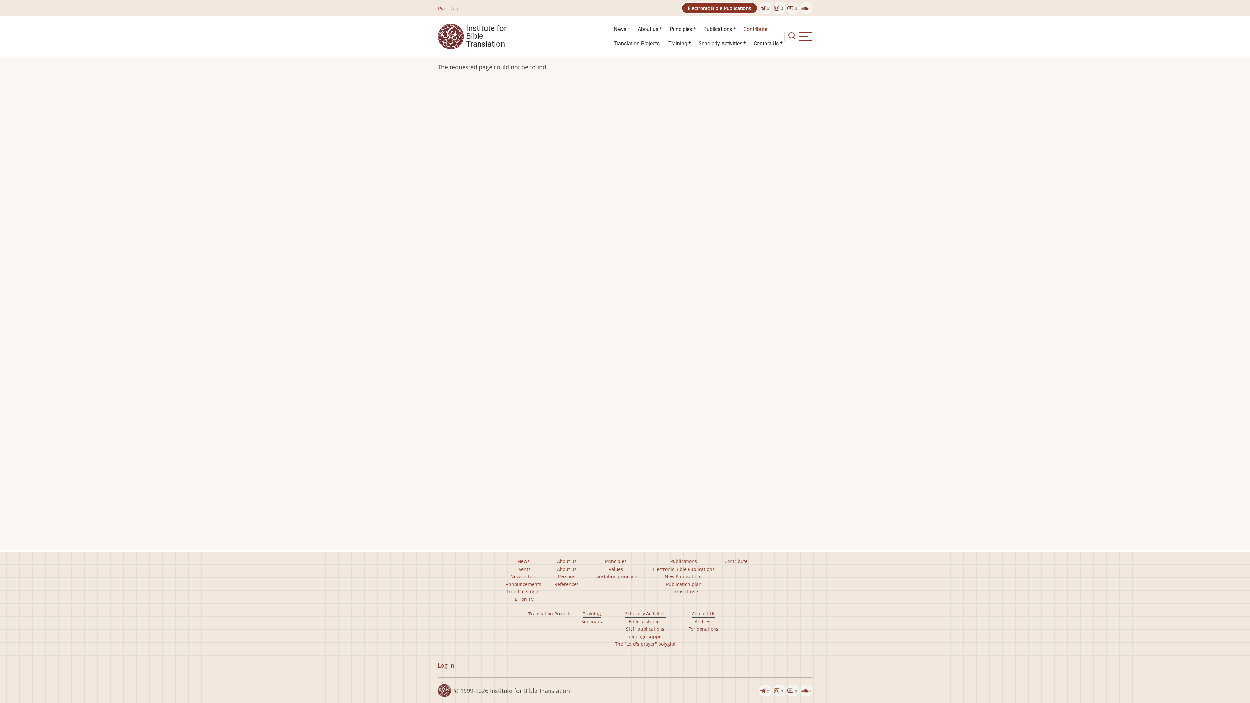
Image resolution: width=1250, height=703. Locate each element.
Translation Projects (637, 43)
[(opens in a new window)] (765, 8)
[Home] (451, 36)
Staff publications (645, 629)
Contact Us (766, 43)
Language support (645, 636)
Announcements (523, 584)
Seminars (591, 621)
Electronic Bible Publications (719, 8)
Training (677, 43)
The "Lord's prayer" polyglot (645, 644)
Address (704, 621)
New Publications (683, 576)
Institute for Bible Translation (486, 36)
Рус (442, 8)
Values (616, 569)
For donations (703, 629)
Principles (681, 29)
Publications (717, 29)
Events (523, 569)
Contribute (755, 29)
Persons (566, 576)
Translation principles (616, 576)
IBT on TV (523, 599)
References (566, 584)
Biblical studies (645, 621)
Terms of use (684, 591)
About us (648, 29)
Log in (446, 665)
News (620, 29)
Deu (453, 8)
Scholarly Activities (720, 43)
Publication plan (683, 584)
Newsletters (523, 576)
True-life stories (523, 591)
